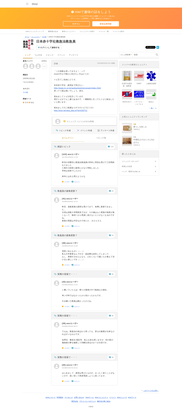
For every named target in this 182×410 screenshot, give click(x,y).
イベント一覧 (104, 31)
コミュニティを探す (87, 31)
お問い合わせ (79, 397)
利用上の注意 (127, 166)
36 (113, 274)
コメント (77, 182)
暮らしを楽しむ (140, 127)
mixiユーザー (73, 154)
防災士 (151, 102)
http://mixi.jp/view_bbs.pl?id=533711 (70, 110)
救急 (32, 102)
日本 (26, 102)
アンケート (74, 55)
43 (113, 191)
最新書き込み (53, 31)
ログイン (76, 24)
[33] (64, 282)
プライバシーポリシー (87, 401)
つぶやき (38, 55)
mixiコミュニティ (101, 397)
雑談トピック (64, 146)
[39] (64, 243)
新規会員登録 (106, 24)
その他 (44, 37)
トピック (50, 55)
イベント (61, 55)
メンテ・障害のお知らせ (131, 171)
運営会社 (74, 401)
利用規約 (60, 397)
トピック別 (101, 138)
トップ (28, 55)
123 (112, 147)
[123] (65, 154)
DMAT (139, 83)
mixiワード (132, 397)
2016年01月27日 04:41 (70, 368)
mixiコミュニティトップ (35, 31)
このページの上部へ (150, 391)
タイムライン (68, 138)
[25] (64, 365)
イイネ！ (67, 182)
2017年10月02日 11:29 (70, 157)
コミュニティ (35, 37)
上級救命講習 (151, 83)
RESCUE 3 (127, 102)
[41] (64, 199)
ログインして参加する (50, 47)
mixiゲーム (90, 397)
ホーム (27, 37)
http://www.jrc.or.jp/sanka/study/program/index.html (77, 88)
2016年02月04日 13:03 (70, 284)
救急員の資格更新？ (67, 191)
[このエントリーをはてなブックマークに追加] (157, 48)
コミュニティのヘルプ (130, 161)
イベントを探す (118, 31)
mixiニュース (122, 397)
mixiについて (51, 397)
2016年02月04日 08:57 (70, 326)
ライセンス (68, 397)
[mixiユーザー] (56, 155)
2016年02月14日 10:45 (70, 246)
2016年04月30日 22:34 (70, 201)
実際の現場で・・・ (67, 274)
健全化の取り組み (104, 401)
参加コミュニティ (69, 31)
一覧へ (151, 108)
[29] (64, 323)
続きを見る (96, 221)
